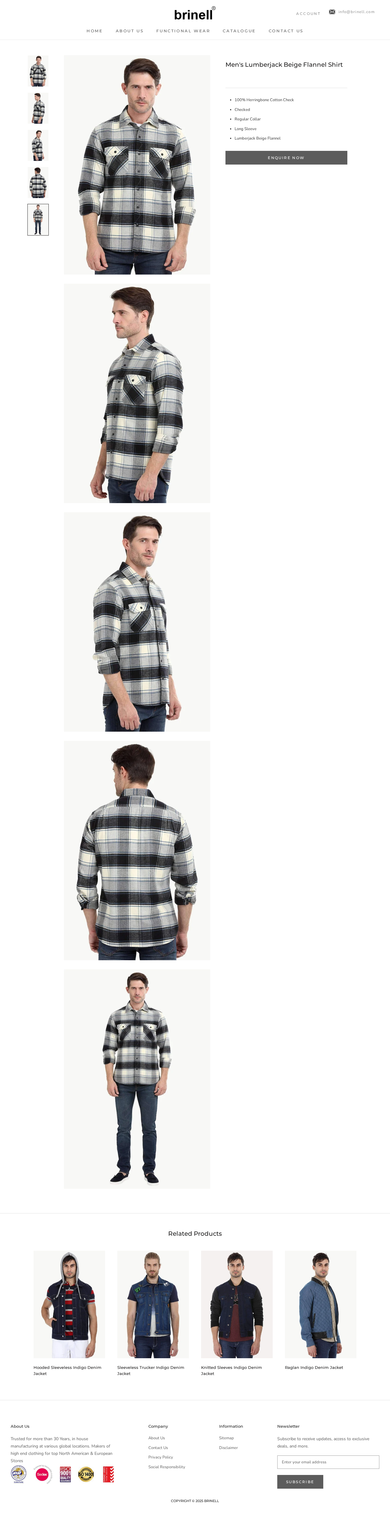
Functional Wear (183, 30)
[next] (371, 1311)
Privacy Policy (160, 1457)
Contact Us (286, 30)
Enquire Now (286, 157)
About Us (130, 30)
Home (95, 30)
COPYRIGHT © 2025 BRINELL (195, 1501)
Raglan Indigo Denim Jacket (314, 1367)
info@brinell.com (357, 12)
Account (308, 13)
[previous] (19, 1311)
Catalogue (239, 30)
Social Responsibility (166, 1467)
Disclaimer (228, 1448)
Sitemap (226, 1438)
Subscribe (300, 1482)
